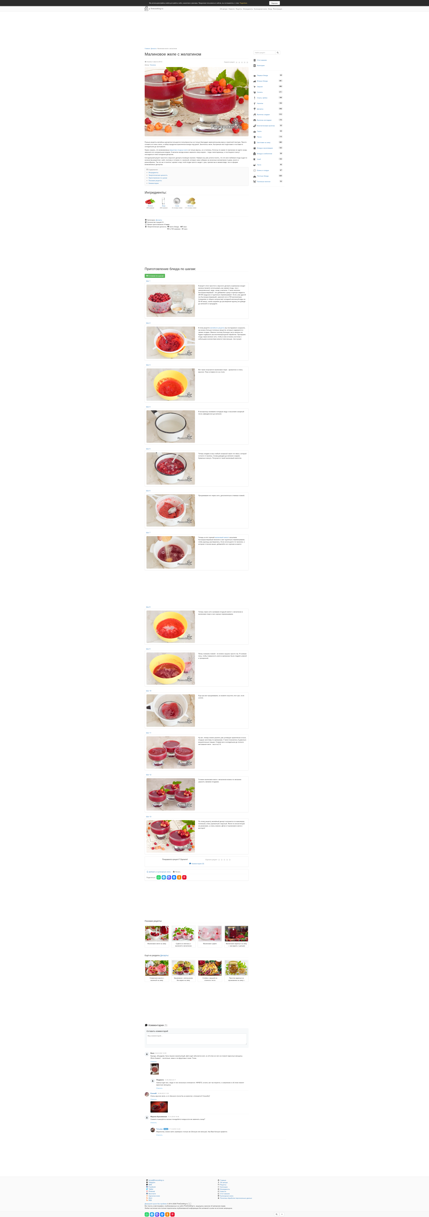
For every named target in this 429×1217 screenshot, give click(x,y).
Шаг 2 (148, 323)
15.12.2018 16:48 (173, 1116)
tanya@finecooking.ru (156, 1180)
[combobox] (264, 52)
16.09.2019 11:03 (163, 1093)
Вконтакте (152, 1193)
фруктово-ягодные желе (179, 150)
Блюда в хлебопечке (269, 153)
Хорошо (274, 3)
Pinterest (152, 1191)
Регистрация (277, 9)
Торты (269, 131)
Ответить (153, 1061)
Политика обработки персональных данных (236, 1198)
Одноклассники (154, 1196)
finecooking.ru (156, 8)
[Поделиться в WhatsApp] (159, 877)
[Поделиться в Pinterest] (184, 877)
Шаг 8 (148, 607)
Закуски (269, 86)
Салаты (269, 92)
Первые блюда (269, 75)
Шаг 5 (148, 449)
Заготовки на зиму (269, 142)
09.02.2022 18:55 (160, 1053)
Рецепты (239, 9)
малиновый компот (222, 537)
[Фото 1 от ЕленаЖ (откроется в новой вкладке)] (159, 1107)
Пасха (269, 137)
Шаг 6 (148, 490)
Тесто (269, 164)
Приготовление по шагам (158, 178)
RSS (150, 1200)
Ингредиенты (248, 9)
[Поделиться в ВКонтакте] (174, 877)
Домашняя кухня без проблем (156, 1203)
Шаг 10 (148, 691)
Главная (147, 48)
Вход (270, 9)
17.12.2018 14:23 (174, 1129)
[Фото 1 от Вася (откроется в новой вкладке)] (154, 1069)
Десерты (154, 48)
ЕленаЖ (153, 1093)
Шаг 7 (148, 532)
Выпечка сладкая (269, 114)
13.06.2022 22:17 (170, 1080)
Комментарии (154, 183)
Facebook (152, 1187)
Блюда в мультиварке (269, 148)
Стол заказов (262, 60)
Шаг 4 (148, 407)
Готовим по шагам (156, 276)
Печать (177, 872)
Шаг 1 (148, 281)
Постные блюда (269, 176)
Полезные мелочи (269, 181)
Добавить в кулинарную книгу (160, 872)
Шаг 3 (148, 365)
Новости (232, 9)
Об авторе (223, 9)
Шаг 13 (148, 816)
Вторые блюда (269, 81)
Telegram (152, 1182)
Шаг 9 (148, 649)
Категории (261, 65)
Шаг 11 (148, 733)
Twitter (151, 1189)
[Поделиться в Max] (169, 877)
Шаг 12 (148, 774)
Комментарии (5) (197, 863)
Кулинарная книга (260, 9)
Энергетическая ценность (158, 175)
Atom (150, 1198)
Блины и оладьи (269, 170)
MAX (150, 1184)
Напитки (269, 103)
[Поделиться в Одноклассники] (179, 877)
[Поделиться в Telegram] (164, 877)
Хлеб (269, 159)
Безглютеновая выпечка (269, 125)
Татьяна (153, 65)
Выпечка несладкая (269, 120)
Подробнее (243, 3)
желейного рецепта (217, 328)
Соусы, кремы (269, 97)
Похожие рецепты (155, 180)
